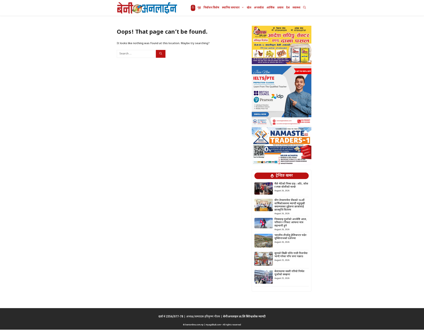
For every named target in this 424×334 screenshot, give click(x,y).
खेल (249, 8)
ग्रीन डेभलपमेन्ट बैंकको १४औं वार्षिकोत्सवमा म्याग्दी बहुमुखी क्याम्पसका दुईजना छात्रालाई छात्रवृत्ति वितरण (289, 205)
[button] (304, 8)
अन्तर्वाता (259, 8)
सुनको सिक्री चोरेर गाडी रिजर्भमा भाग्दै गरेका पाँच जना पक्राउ (291, 255)
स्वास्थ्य (296, 8)
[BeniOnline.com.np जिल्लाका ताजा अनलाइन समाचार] (147, 8)
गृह (199, 8)
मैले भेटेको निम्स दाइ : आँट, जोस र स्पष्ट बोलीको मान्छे (291, 185)
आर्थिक (270, 8)
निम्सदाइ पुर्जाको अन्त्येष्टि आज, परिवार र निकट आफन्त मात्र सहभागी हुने (290, 222)
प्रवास (280, 8)
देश (288, 8)
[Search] (160, 54)
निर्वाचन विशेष (211, 8)
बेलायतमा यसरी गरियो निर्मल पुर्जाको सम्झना (289, 273)
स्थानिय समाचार (231, 8)
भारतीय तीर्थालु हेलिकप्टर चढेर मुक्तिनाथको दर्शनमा (290, 237)
